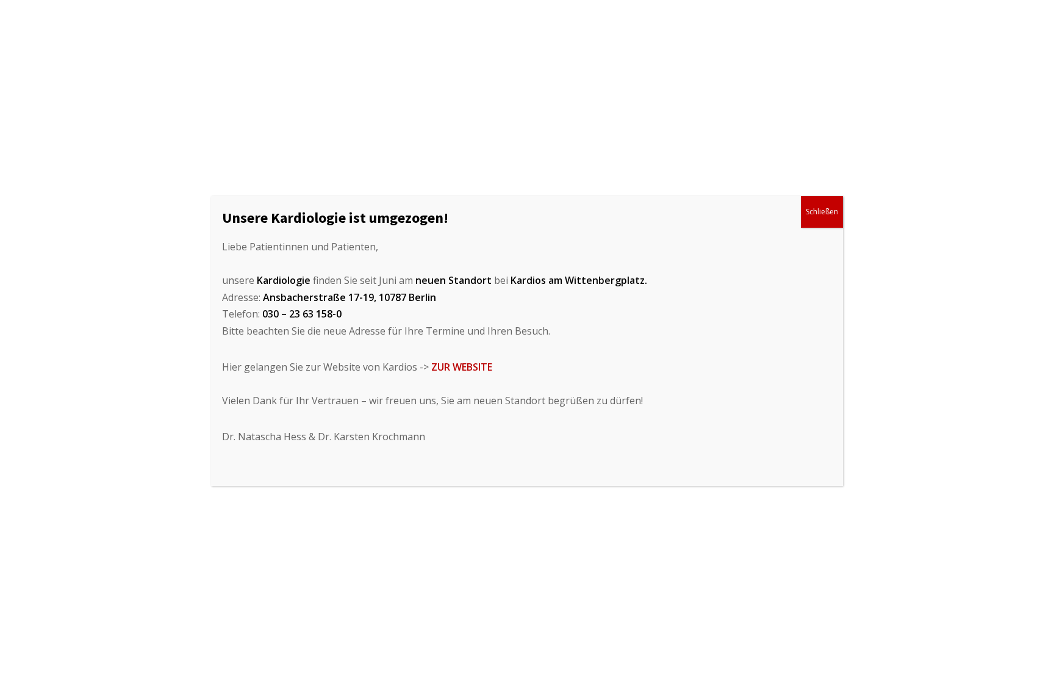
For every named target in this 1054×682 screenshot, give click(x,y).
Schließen (822, 211)
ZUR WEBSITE (461, 367)
